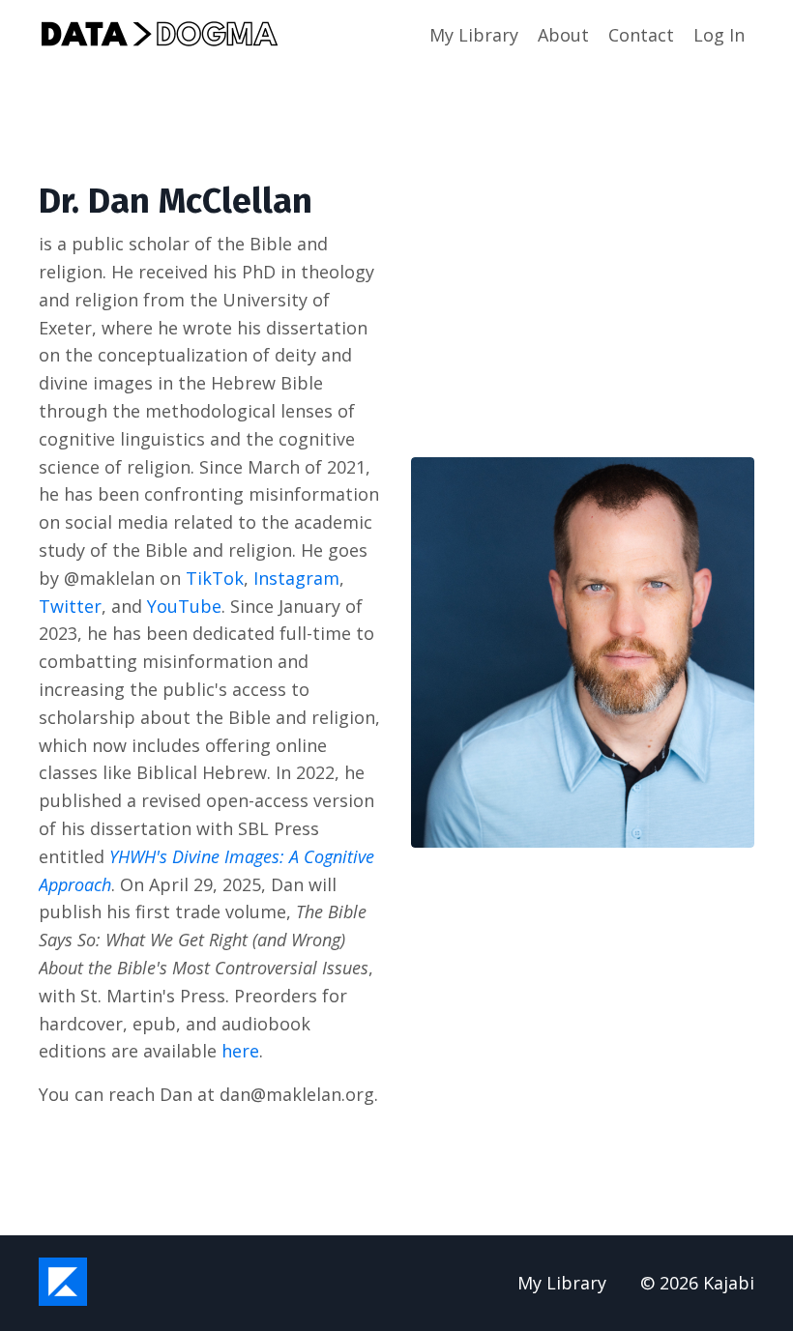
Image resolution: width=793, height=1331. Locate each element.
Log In (719, 34)
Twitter (70, 606)
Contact (641, 34)
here (240, 1050)
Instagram (296, 578)
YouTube (184, 606)
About (563, 34)
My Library (473, 34)
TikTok (215, 578)
